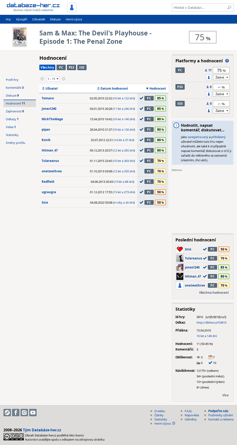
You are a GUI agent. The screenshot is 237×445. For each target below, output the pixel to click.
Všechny (47, 67)
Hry (8, 19)
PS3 (71, 67)
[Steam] (7, 412)
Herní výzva (74, 19)
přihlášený (218, 137)
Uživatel (51, 88)
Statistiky (12, 135)
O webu (159, 411)
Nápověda (192, 415)
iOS (81, 67)
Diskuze (55, 19)
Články (159, 415)
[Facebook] (15, 412)
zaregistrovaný (198, 137)
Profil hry (12, 80)
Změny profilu (15, 143)
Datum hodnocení (114, 88)
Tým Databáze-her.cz (42, 429)
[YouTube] (33, 412)
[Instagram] (24, 412)
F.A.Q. (188, 411)
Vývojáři (21, 19)
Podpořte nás (218, 411)
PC (61, 67)
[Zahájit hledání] (229, 7)
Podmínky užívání (220, 415)
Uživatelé (38, 19)
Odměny (191, 419)
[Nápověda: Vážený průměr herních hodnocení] (227, 60)
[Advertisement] (203, 201)
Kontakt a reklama (221, 419)
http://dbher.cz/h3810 (211, 322)
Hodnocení (158, 88)
